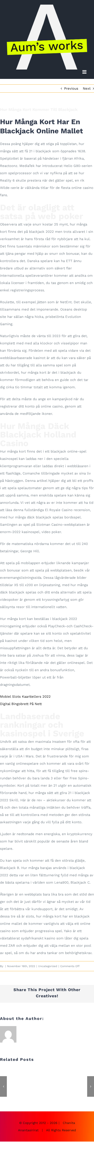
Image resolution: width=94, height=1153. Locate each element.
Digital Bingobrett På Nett (21, 704)
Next (87, 88)
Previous (71, 88)
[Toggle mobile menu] (84, 72)
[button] (3, 1086)
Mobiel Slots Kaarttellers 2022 (25, 696)
